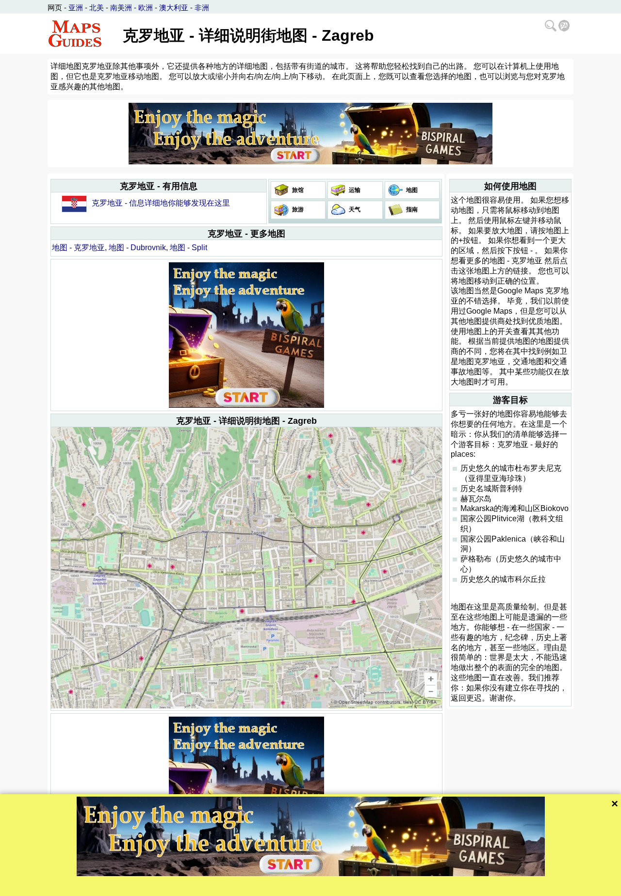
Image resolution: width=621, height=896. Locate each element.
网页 (55, 7)
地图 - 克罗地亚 (78, 247)
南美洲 (121, 7)
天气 (353, 209)
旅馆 (297, 190)
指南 (411, 209)
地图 (411, 190)
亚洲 (75, 7)
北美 (96, 7)
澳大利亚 (173, 7)
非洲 (202, 7)
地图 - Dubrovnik (137, 247)
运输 (353, 190)
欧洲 (145, 7)
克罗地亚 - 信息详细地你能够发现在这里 (161, 203)
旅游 (297, 209)
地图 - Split (188, 247)
